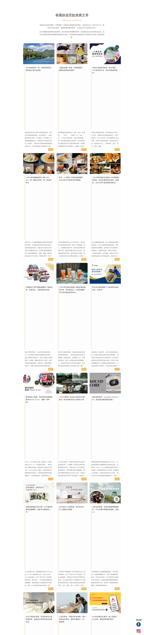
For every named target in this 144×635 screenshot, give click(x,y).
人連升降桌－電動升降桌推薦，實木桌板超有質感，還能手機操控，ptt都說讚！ (72, 619)
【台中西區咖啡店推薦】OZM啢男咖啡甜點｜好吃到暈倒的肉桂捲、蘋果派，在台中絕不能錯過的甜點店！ (105, 180)
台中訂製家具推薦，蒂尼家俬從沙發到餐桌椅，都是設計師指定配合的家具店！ (39, 619)
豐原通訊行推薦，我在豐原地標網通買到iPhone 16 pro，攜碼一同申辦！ (39, 399)
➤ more (50, 149)
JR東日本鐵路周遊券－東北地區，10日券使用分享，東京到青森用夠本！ (105, 70)
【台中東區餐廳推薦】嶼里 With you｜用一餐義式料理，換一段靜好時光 (39, 180)
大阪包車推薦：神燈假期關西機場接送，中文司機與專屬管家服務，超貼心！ (105, 509)
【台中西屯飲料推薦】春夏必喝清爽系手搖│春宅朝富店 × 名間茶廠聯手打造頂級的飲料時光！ (72, 289)
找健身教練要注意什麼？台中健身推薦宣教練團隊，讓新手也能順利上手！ (39, 509)
